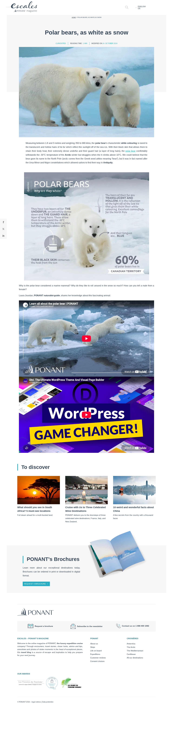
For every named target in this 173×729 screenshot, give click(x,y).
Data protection (47, 702)
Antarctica (131, 644)
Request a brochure (35, 584)
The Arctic (131, 647)
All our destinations (135, 658)
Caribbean (131, 654)
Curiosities (61, 43)
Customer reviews (98, 658)
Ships (92, 647)
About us (94, 644)
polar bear (130, 151)
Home (74, 17)
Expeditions (95, 654)
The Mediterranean (135, 651)
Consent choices (97, 661)
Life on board (96, 651)
